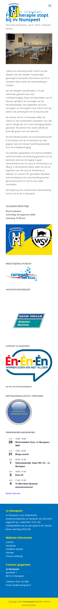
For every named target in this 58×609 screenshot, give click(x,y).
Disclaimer (11, 545)
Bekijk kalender (13, 493)
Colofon (10, 542)
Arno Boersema (18, 25)
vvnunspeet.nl (30, 601)
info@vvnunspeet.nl (21, 585)
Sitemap (10, 552)
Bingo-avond (22, 454)
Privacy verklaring (14, 556)
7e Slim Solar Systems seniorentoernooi (26, 485)
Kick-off (19, 474)
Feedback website (14, 549)
